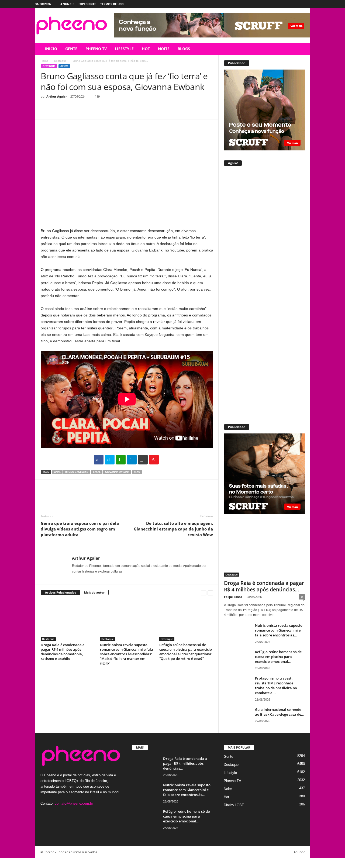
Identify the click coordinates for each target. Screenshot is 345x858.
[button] (302, 49)
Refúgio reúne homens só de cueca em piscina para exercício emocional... (278, 656)
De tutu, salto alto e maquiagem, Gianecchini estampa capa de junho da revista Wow (173, 529)
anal (57, 472)
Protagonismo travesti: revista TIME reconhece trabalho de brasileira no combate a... (276, 685)
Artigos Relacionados (60, 592)
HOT (146, 48)
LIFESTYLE (124, 48)
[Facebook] (281, 4)
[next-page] (210, 592)
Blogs (184, 48)
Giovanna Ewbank (117, 472)
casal (97, 472)
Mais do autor (94, 592)
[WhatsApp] (83, 111)
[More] (96, 111)
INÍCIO (51, 48)
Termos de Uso (112, 4)
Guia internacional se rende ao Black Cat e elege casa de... (279, 712)
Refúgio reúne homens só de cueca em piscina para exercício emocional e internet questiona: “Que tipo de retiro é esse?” (185, 651)
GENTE (71, 48)
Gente (64, 66)
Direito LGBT (234, 805)
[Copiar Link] (143, 459)
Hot (226, 797)
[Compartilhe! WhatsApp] (121, 459)
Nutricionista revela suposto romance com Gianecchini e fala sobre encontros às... (278, 630)
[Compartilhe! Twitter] (110, 459)
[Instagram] (289, 4)
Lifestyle (230, 773)
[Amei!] (154, 459)
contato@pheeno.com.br (74, 803)
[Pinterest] (70, 111)
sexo (137, 472)
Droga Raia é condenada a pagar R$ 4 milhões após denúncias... (264, 586)
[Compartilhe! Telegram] (132, 459)
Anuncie (67, 4)
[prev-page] (203, 592)
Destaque (60, 61)
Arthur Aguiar (56, 96)
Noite (228, 789)
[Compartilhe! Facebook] (99, 459)
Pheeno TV (232, 781)
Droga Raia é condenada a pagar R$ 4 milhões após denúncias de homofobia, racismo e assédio (63, 651)
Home (44, 61)
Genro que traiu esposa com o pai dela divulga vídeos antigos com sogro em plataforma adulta (80, 529)
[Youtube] (306, 4)
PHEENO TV (96, 48)
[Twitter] (298, 4)
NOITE (164, 48)
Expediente (87, 4)
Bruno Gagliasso (76, 472)
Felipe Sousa (233, 597)
